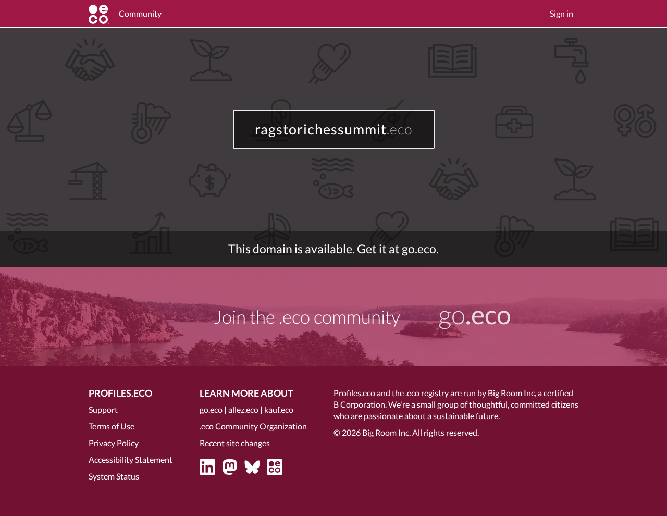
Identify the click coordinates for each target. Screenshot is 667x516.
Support (103, 409)
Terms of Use (111, 426)
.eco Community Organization (253, 426)
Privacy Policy (114, 443)
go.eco (211, 409)
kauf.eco (278, 409)
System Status (114, 476)
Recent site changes (235, 443)
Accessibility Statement (130, 459)
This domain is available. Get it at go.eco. (333, 249)
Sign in (561, 13)
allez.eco (243, 409)
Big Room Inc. (386, 432)
